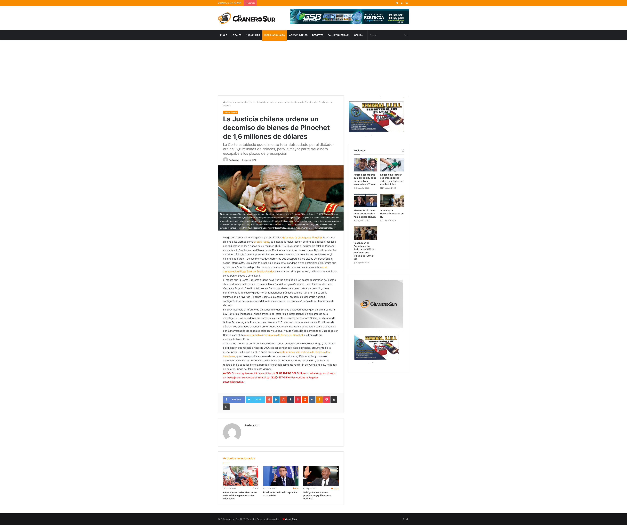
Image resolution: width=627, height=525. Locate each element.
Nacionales (253, 35)
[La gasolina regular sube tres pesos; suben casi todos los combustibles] (392, 164)
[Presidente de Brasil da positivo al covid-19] (280, 476)
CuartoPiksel (291, 519)
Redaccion (234, 160)
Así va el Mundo (298, 35)
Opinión (358, 35)
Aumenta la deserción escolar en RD (392, 213)
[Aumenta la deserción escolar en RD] (392, 200)
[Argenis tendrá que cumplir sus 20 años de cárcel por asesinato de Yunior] (365, 164)
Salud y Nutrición (339, 35)
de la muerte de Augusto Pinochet (302, 237)
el (261, 241)
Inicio (223, 35)
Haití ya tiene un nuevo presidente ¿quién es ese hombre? (317, 495)
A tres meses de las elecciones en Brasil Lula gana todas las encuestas (240, 495)
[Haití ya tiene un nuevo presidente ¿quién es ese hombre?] (321, 476)
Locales (236, 35)
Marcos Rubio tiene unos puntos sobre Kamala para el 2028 (365, 213)
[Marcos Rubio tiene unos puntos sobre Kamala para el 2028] (365, 200)
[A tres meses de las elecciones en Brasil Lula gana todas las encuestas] (240, 476)
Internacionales (274, 35)
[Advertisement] (313, 68)
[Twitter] (407, 519)
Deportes (317, 35)
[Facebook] (403, 519)
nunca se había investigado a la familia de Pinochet (273, 335)
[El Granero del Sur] (246, 18)
